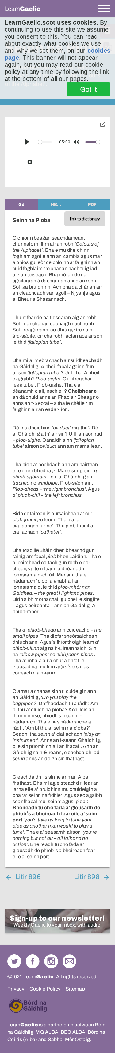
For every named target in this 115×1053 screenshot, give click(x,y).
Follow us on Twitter (14, 961)
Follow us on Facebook (33, 961)
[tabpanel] (57, 538)
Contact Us (69, 961)
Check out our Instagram (51, 961)
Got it (88, 89)
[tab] (21, 204)
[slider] (45, 142)
